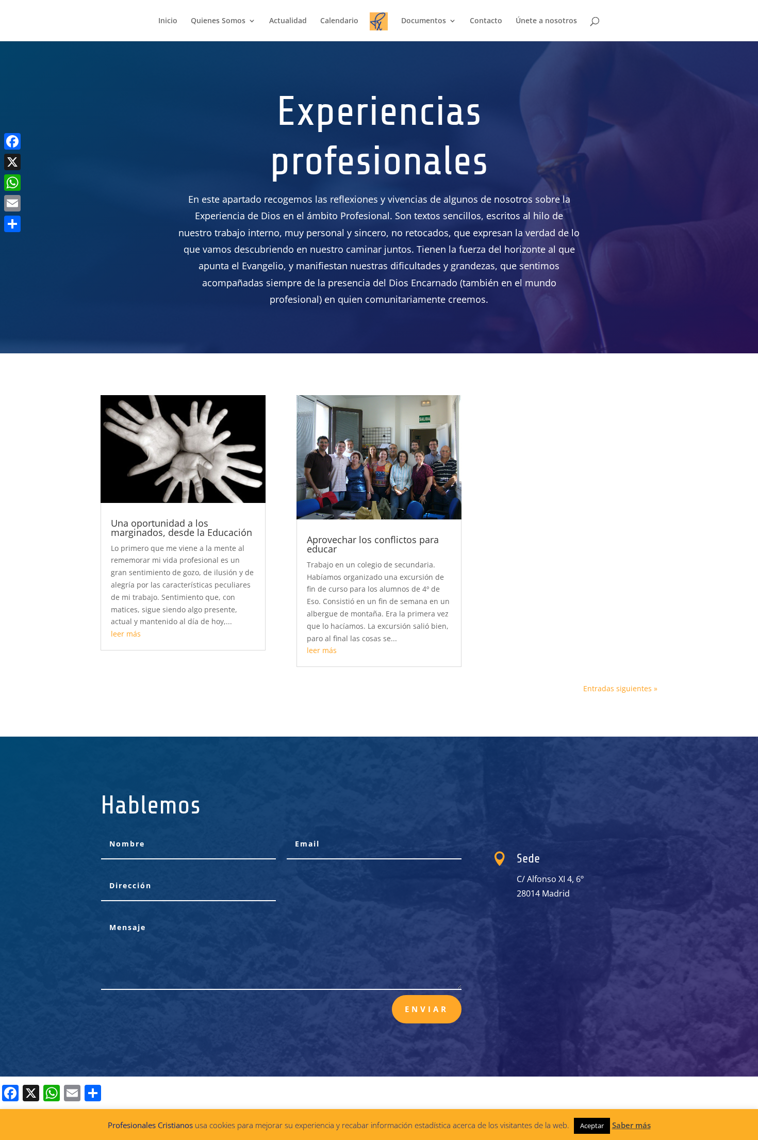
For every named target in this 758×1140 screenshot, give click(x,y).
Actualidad (288, 21)
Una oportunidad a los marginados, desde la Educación (181, 528)
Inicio (167, 21)
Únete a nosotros (546, 21)
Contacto (486, 21)
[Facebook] (12, 141)
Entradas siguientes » (620, 688)
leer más (126, 634)
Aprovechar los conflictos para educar (373, 544)
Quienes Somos (218, 21)
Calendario (339, 21)
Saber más (631, 1125)
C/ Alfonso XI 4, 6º (550, 879)
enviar (427, 1009)
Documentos (423, 21)
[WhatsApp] (12, 182)
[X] (12, 162)
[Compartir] (12, 224)
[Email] (12, 203)
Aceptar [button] (592, 1125)
